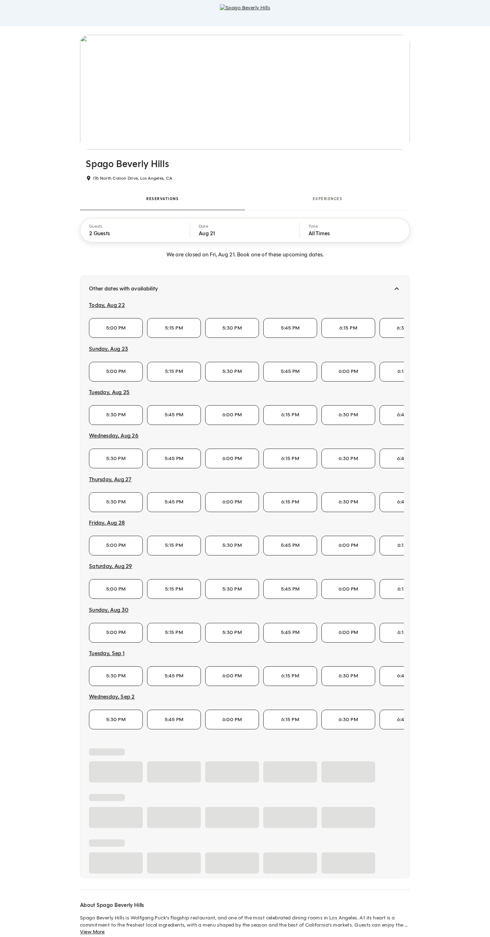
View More (92, 932)
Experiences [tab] (328, 199)
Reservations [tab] (162, 199)
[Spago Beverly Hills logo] (245, 13)
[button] (135, 230)
